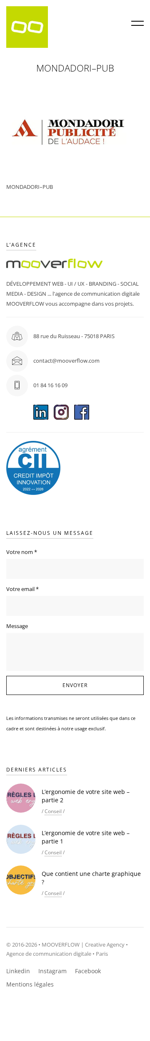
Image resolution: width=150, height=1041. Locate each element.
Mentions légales (30, 984)
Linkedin (18, 971)
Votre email (22, 589)
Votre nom (21, 552)
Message (17, 626)
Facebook (88, 971)
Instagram (52, 971)
